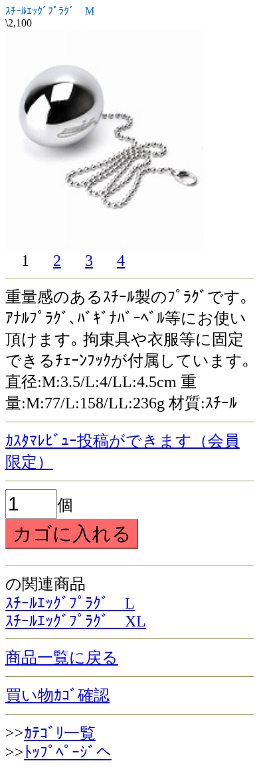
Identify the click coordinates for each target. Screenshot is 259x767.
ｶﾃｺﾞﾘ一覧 (60, 733)
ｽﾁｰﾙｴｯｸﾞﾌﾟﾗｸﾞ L (70, 603)
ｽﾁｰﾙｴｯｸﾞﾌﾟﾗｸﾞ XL (75, 621)
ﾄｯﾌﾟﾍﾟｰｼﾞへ (68, 752)
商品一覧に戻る (61, 657)
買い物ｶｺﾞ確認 (57, 695)
